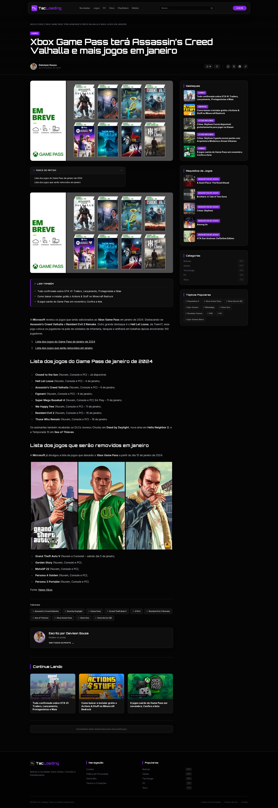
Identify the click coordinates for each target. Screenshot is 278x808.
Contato (244, 802)
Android (202, 106)
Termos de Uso (231, 802)
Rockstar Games (193, 313)
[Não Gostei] (217, 66)
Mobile (135, 8)
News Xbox (45, 589)
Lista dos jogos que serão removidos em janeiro (58, 182)
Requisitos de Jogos (208, 179)
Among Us (202, 224)
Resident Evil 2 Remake (158, 611)
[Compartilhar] (228, 66)
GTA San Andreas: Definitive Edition (215, 238)
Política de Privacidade (211, 802)
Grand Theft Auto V (117, 611)
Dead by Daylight (73, 611)
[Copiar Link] (245, 66)
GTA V (136, 611)
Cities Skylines (205, 120)
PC (104, 8)
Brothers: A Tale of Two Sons (212, 196)
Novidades (85, 8)
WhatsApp (208, 307)
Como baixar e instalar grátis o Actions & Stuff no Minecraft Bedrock (99, 706)
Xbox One (83, 618)
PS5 (210, 313)
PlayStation (123, 8)
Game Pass (94, 611)
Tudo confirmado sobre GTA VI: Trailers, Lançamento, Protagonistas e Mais (51, 706)
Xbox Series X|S (103, 618)
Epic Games (191, 307)
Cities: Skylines (205, 210)
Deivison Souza (48, 65)
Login (239, 8)
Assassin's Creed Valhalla (46, 611)
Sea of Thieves (40, 618)
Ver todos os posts (61, 643)
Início (33, 24)
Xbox (112, 8)
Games (35, 33)
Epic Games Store (194, 319)
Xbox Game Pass (63, 618)
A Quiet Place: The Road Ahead (213, 183)
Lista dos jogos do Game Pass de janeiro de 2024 (58, 178)
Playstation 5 (192, 301)
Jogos (97, 8)
